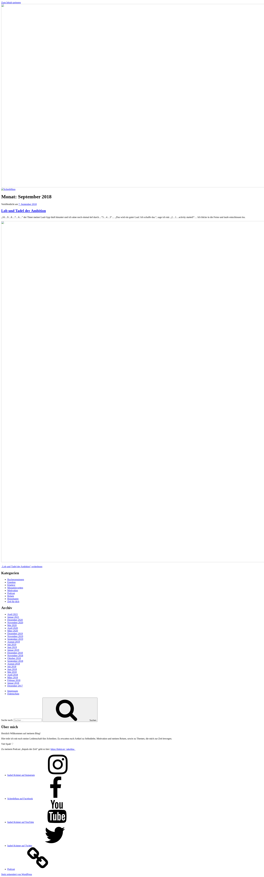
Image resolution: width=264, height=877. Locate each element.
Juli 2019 (11, 644)
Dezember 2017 (15, 685)
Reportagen (12, 598)
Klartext (11, 585)
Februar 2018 (13, 680)
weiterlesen (21, 566)
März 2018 (12, 677)
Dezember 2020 (15, 620)
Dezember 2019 (15, 633)
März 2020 (12, 631)
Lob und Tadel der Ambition (23, 211)
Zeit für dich (13, 601)
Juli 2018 (11, 666)
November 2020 (15, 622)
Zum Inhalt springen (11, 2)
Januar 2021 (13, 617)
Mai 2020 (12, 625)
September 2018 (15, 661)
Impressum (12, 691)
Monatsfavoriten (15, 587)
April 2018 (12, 674)
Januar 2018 (13, 683)
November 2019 (15, 636)
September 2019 (15, 639)
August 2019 (13, 641)
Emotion (11, 582)
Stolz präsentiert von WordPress (16, 874)
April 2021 (12, 614)
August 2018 (13, 663)
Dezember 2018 (15, 652)
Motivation (12, 590)
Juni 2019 (12, 647)
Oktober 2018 (14, 658)
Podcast (11, 593)
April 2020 (12, 628)
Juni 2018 (12, 669)
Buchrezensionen (15, 579)
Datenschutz (13, 693)
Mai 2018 (12, 672)
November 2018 (15, 655)
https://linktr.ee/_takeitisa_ (63, 749)
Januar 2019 (13, 650)
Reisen (10, 596)
